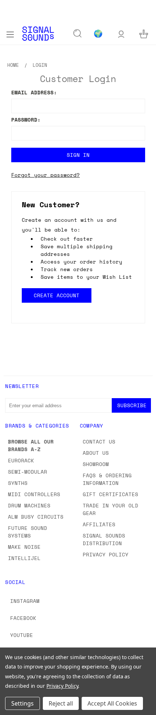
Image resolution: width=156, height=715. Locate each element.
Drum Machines (29, 505)
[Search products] (77, 33)
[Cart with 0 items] (143, 33)
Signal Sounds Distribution (104, 539)
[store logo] (38, 34)
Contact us (99, 441)
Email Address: (34, 92)
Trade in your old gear (110, 509)
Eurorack (21, 460)
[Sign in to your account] (121, 33)
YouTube (21, 635)
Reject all (61, 703)
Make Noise (24, 547)
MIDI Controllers (34, 494)
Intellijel (24, 558)
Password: (26, 119)
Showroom (96, 464)
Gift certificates (110, 494)
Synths (18, 483)
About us (96, 453)
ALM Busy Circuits (35, 516)
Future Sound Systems (27, 531)
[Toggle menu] (10, 33)
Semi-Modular (27, 471)
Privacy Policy (105, 554)
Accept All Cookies (112, 703)
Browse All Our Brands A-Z (31, 445)
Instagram (25, 601)
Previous (11, 708)
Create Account (56, 295)
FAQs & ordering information (107, 479)
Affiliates (99, 524)
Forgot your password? (45, 175)
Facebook (23, 618)
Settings (22, 703)
